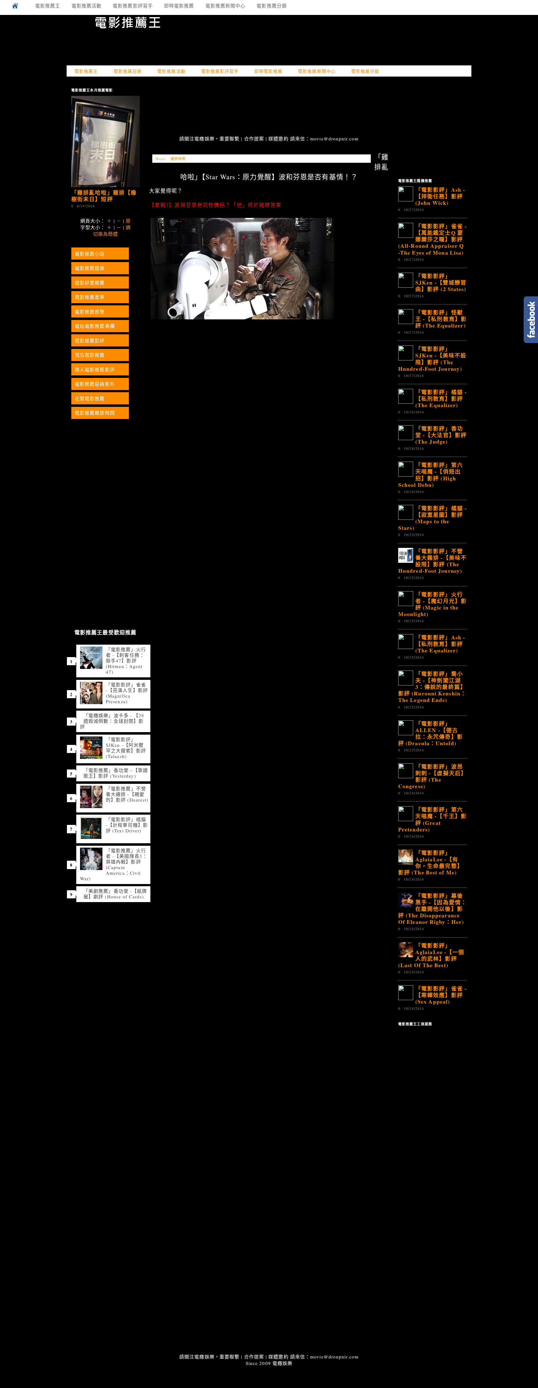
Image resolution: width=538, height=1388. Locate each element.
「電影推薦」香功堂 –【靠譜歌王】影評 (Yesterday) (115, 773)
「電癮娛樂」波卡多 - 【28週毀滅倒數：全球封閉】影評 (112, 721)
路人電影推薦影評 (95, 369)
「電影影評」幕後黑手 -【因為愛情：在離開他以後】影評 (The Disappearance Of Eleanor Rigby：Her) (432, 909)
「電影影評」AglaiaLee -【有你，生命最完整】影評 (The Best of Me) (430, 862)
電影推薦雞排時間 (95, 413)
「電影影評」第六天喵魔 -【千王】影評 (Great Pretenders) (432, 819)
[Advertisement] (269, 106)
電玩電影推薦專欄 (95, 326)
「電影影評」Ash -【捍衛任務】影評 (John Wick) (440, 196)
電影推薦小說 (90, 254)
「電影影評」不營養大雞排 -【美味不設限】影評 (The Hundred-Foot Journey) (432, 561)
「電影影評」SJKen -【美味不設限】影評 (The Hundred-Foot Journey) (432, 358)
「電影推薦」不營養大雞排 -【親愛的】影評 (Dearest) (127, 794)
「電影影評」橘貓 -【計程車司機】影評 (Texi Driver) (127, 825)
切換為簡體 (105, 234)
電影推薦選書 (90, 268)
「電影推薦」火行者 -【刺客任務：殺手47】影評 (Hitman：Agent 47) (126, 660)
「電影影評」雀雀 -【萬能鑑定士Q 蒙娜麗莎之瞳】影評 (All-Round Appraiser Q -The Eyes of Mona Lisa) (432, 239)
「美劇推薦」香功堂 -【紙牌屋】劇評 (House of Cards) (115, 894)
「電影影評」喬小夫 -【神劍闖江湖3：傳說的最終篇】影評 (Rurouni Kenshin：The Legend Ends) (432, 687)
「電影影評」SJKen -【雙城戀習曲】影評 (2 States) (440, 282)
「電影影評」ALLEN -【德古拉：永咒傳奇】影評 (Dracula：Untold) (430, 733)
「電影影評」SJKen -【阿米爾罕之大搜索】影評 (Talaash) (126, 747)
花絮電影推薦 (90, 398)
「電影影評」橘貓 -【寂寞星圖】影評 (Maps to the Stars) (432, 518)
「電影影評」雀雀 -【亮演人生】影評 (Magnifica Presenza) (127, 692)
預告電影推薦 (90, 355)
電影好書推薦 (90, 283)
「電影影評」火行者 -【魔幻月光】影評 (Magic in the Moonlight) (432, 604)
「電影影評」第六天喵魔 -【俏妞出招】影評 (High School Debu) (430, 474)
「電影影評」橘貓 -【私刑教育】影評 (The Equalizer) (441, 398)
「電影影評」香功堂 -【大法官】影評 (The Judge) (441, 434)
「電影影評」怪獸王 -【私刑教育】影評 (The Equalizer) (441, 318)
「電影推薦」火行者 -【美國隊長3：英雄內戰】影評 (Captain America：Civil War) (113, 864)
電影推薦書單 (90, 297)
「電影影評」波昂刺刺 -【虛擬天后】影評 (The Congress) (432, 776)
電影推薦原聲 (90, 311)
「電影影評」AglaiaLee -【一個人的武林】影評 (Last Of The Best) (431, 955)
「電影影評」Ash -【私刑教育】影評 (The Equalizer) (440, 643)
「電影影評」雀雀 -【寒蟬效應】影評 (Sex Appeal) (441, 994)
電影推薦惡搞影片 (95, 384)
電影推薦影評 (90, 340)
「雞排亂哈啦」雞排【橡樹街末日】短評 (104, 195)
